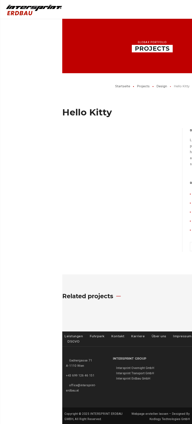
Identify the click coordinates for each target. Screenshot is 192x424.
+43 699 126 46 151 (80, 375)
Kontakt (117, 336)
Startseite (122, 86)
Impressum (182, 336)
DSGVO (74, 341)
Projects (143, 86)
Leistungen (73, 336)
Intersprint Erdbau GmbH (133, 378)
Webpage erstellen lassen (149, 414)
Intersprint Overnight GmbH (135, 368)
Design (161, 86)
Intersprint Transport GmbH (135, 373)
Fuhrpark (97, 336)
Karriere (138, 336)
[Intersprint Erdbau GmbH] (34, 11)
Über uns (159, 336)
